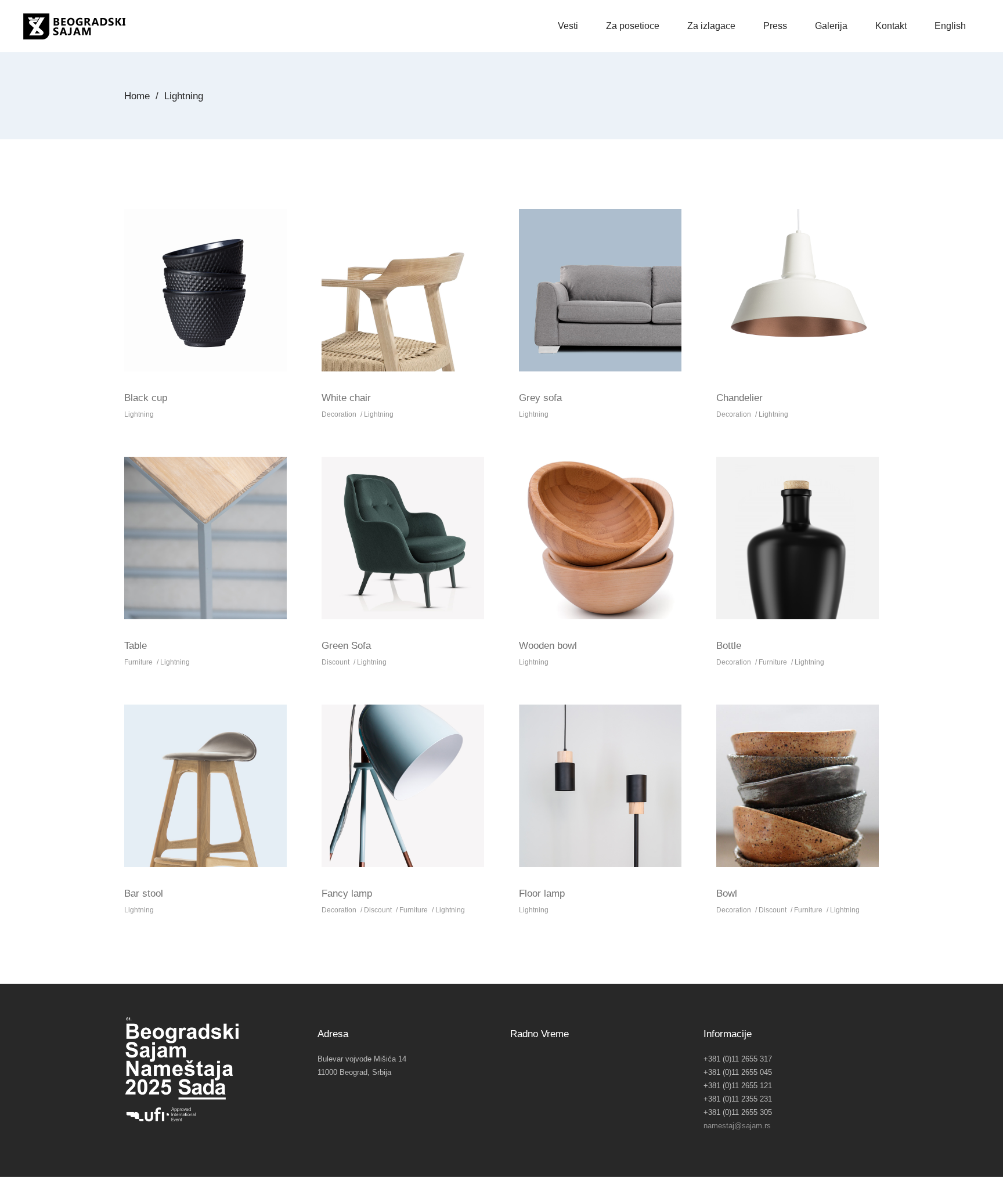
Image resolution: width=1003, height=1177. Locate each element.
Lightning (139, 414)
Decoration (339, 414)
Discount (335, 662)
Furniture (138, 662)
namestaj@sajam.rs (737, 1125)
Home (137, 96)
